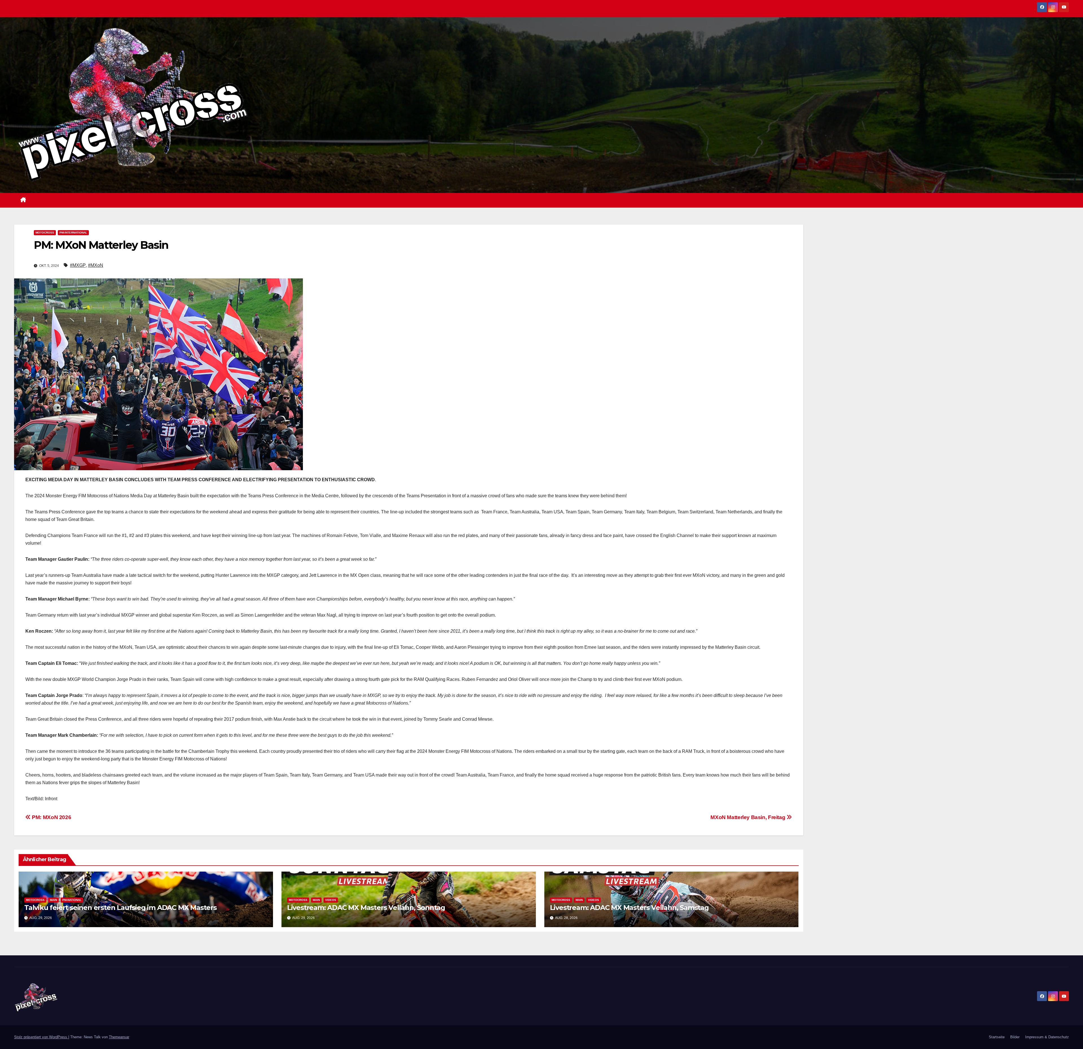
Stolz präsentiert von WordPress (41, 1037)
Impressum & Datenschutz (1047, 1037)
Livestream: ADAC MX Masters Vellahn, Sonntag (366, 907)
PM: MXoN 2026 (51, 817)
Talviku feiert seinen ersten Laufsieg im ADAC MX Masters (120, 907)
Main (53, 899)
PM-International (73, 232)
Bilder (1015, 1037)
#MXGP (78, 265)
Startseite (997, 1037)
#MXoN (95, 265)
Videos (330, 899)
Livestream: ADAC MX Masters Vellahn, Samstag (629, 907)
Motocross (45, 232)
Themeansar (119, 1037)
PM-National (72, 899)
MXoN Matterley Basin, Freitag (748, 817)
